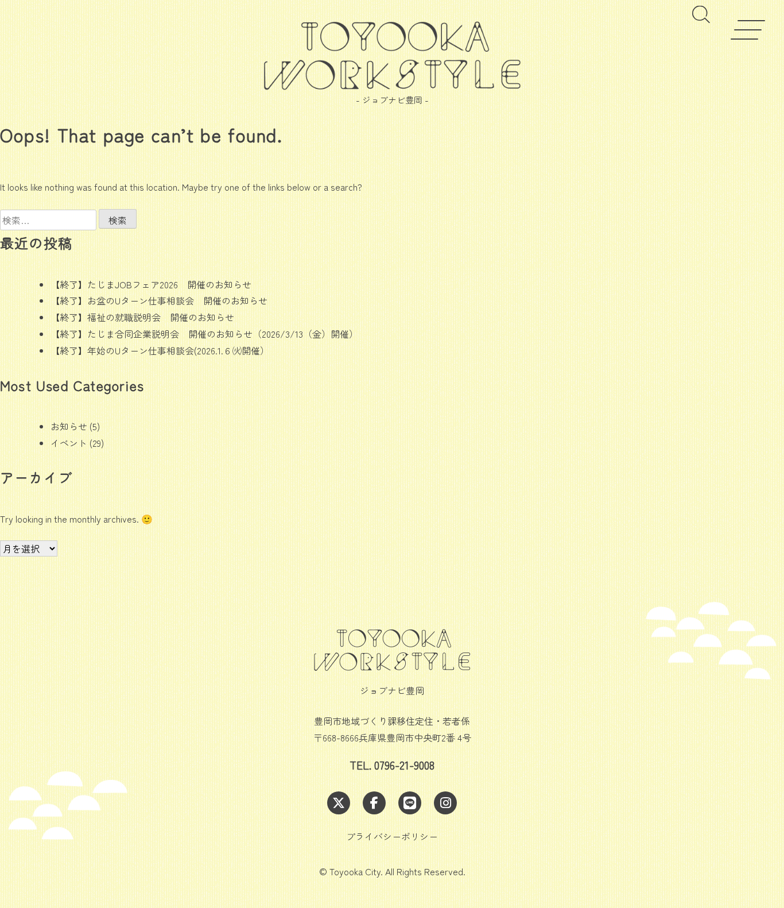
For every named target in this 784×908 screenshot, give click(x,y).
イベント (69, 443)
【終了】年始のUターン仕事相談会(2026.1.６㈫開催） (160, 350)
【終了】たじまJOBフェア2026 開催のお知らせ (151, 284)
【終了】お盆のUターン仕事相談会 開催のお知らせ (159, 300)
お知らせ (69, 426)
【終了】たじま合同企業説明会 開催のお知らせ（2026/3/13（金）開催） (204, 334)
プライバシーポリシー (392, 836)
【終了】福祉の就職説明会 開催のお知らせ (142, 317)
